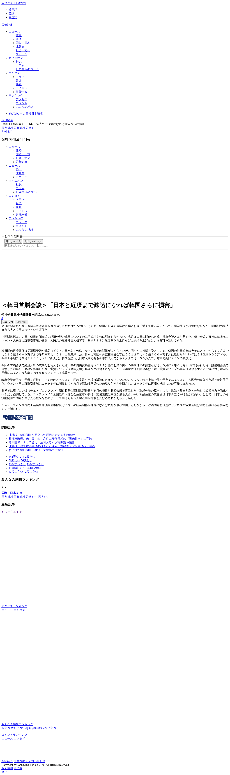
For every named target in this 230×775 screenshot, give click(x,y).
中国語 (13, 17)
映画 (19, 84)
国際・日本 (23, 42)
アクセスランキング (14, 606)
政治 (19, 35)
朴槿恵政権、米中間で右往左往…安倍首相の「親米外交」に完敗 (50, 438)
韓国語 (13, 9)
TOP (4, 771)
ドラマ (20, 76)
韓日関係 (7, 120)
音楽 (19, 80)
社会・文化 (23, 50)
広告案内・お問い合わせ (29, 761)
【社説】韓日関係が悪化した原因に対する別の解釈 (42, 434)
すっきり (26, 728)
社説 (19, 61)
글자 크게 (22, 322)
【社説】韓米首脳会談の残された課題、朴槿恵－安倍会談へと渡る (52, 446)
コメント (21, 103)
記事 (11, 492)
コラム (20, 65)
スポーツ (21, 54)
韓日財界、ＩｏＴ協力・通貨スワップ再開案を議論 (42, 442)
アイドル (21, 88)
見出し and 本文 (32, 241)
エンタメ (14, 73)
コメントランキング (14, 734)
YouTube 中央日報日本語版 (26, 113)
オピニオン (16, 57)
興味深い (38, 728)
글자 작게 (8, 322)
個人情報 (7, 768)
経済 (19, 39)
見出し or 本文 (13, 241)
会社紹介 (7, 761)
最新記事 (7, 24)
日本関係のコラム (27, 69)
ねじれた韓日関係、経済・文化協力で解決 (36, 449)
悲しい (15, 728)
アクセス (21, 99)
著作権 (18, 768)
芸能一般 (21, 91)
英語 (11, 13)
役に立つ (50, 728)
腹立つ (5, 728)
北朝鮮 (20, 46)
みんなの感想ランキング (17, 724)
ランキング (16, 95)
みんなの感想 (24, 106)
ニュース (14, 31)
